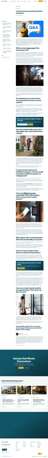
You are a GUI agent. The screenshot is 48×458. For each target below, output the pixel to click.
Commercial (24, 445)
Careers (17, 446)
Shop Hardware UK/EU (18, 450)
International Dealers (32, 446)
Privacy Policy (40, 456)
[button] (14, 1)
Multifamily (24, 443)
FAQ (30, 443)
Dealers (31, 445)
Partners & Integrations (38, 447)
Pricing (16, 444)
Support (31, 444)
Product (17, 443)
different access (29, 193)
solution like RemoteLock (29, 183)
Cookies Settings (44, 456)
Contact (17, 447)
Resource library (39, 444)
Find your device (39, 443)
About (16, 445)
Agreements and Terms (34, 456)
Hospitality (24, 446)
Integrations (38, 445)
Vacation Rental (25, 444)
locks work (31, 48)
